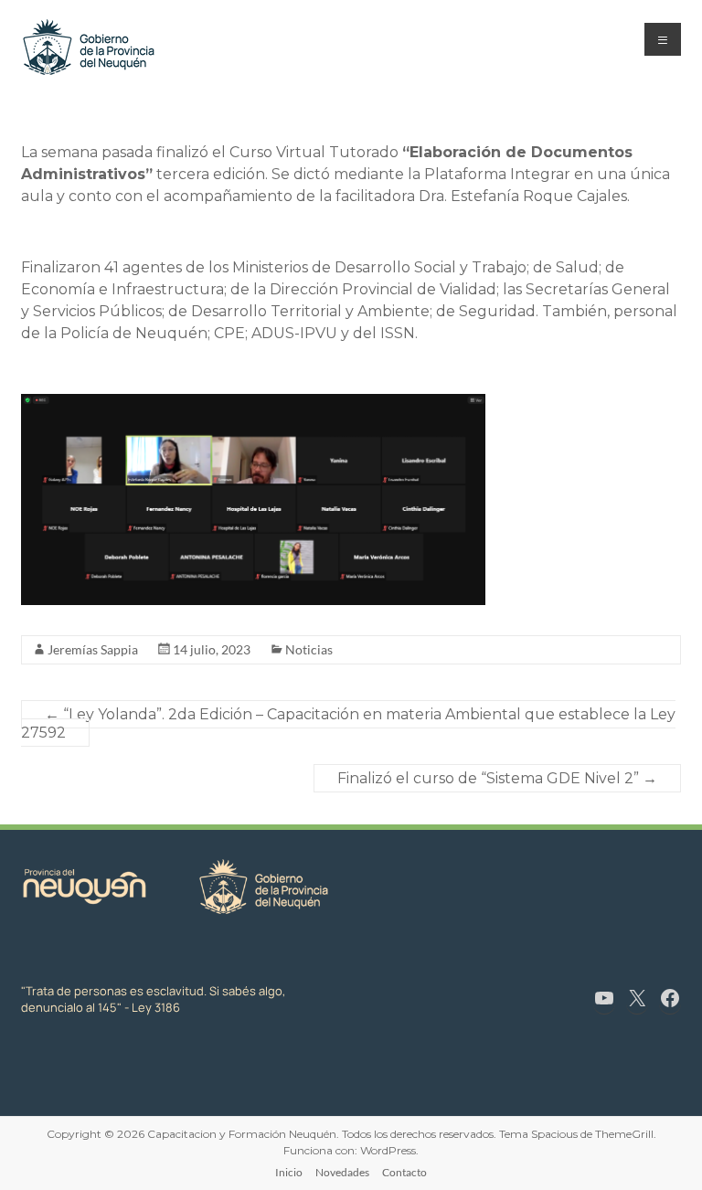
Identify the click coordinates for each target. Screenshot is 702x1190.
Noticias (309, 649)
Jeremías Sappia (93, 649)
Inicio (289, 1172)
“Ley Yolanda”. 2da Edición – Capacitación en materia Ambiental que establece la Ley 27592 (348, 723)
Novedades (342, 1172)
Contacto (404, 1172)
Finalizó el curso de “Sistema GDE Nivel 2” (497, 778)
